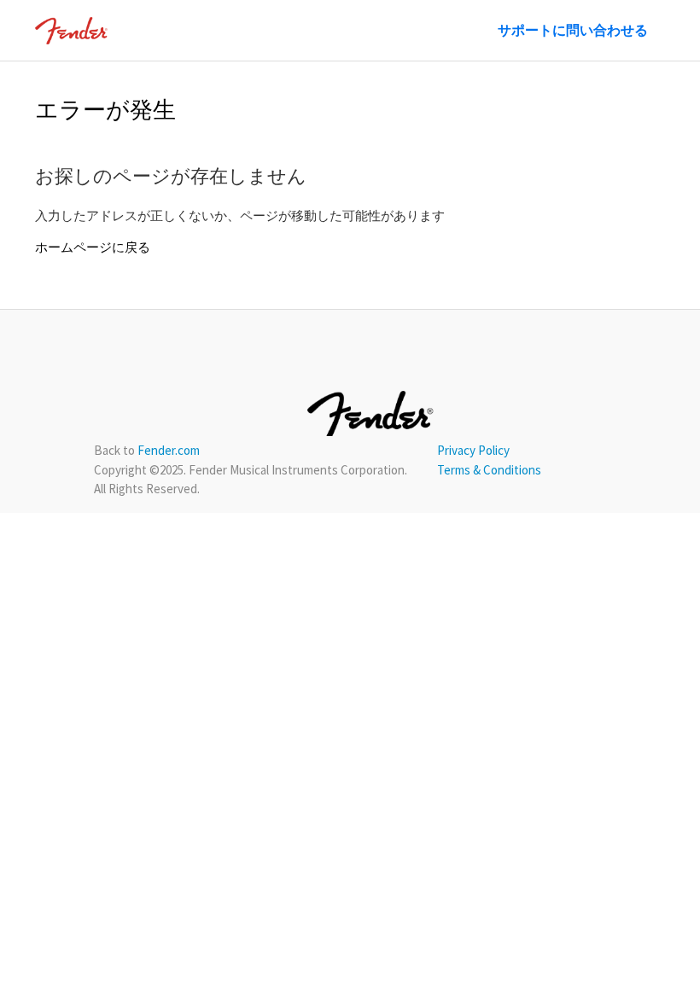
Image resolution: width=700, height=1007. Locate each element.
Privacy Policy (473, 450)
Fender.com (168, 450)
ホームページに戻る (92, 247)
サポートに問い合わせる (573, 29)
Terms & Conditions (489, 470)
